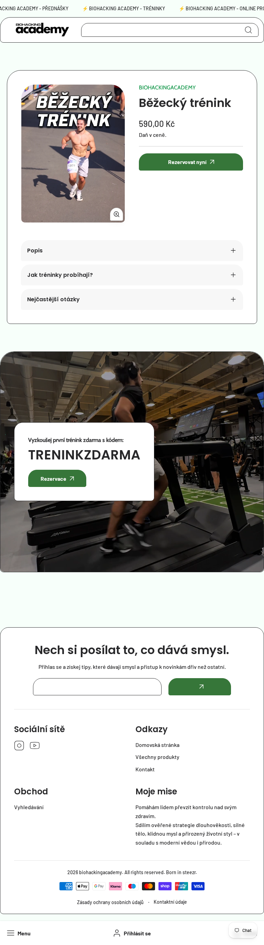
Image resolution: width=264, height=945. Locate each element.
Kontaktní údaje (170, 902)
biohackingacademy (167, 87)
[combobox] (169, 30)
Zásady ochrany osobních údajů (110, 902)
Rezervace (53, 478)
